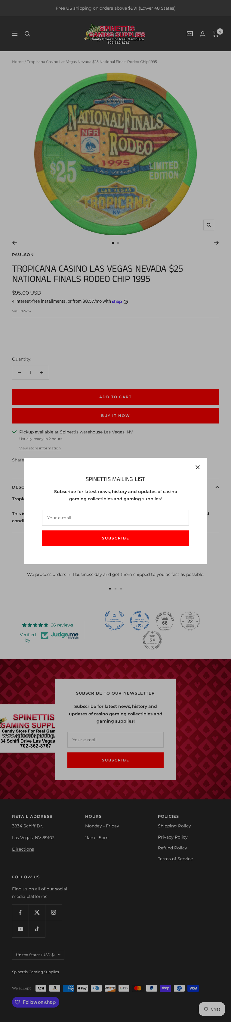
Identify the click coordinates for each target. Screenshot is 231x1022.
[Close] (198, 467)
